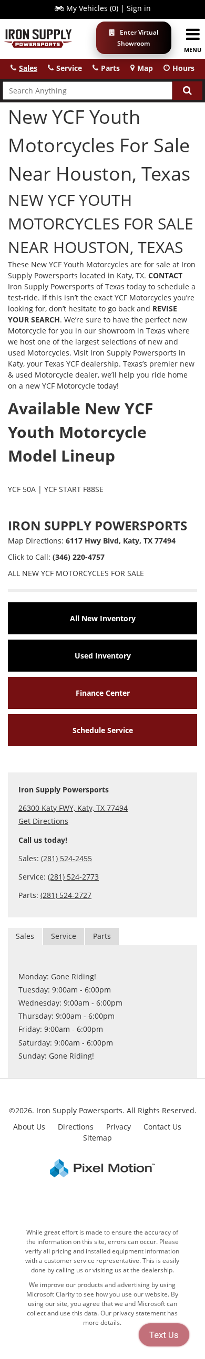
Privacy (118, 1127)
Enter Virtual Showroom (137, 38)
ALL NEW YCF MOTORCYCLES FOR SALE (76, 573)
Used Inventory (103, 656)
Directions (76, 1127)
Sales (25, 936)
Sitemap (97, 1138)
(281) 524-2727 (65, 895)
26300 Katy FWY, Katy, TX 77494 (73, 808)
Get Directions (43, 821)
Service (63, 936)
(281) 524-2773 (73, 877)
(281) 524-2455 (66, 858)
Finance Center (103, 693)
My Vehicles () (92, 8)
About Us (29, 1127)
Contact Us (162, 1127)
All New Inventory (103, 618)
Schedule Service (103, 730)
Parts (102, 936)
